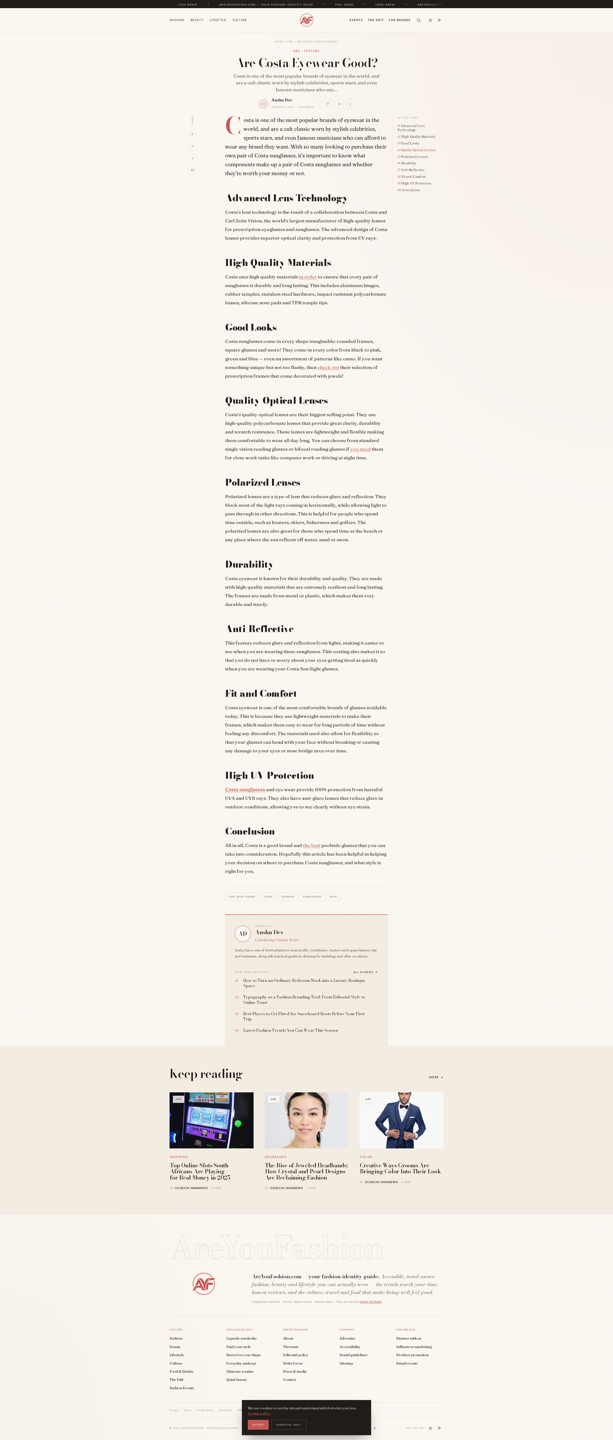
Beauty (197, 20)
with (333, 897)
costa (268, 897)
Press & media (294, 1371)
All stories (365, 972)
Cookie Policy (205, 1410)
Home (279, 41)
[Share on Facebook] (350, 103)
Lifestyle (218, 20)
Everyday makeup (241, 1363)
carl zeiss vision (241, 897)
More (436, 1077)
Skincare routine (240, 1371)
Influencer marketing (414, 1347)
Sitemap (346, 1363)
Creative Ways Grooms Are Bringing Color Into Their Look (400, 1168)
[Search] (418, 20)
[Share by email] (192, 170)
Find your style (238, 1347)
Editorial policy (295, 1355)
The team (290, 1347)
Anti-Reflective (413, 170)
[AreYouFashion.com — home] (204, 1284)
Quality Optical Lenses (418, 150)
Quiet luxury (236, 1379)
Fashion (177, 20)
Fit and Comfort (413, 177)
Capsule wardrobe (241, 1338)
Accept (258, 1425)
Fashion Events (182, 1388)
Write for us (293, 1363)
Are (290, 41)
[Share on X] (339, 103)
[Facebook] (375, 1428)
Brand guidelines (354, 1355)
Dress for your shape (243, 1355)
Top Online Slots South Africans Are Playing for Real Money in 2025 (200, 1171)
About (288, 1338)
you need (360, 449)
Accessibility (350, 1347)
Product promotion (412, 1355)
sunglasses (312, 897)
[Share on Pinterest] (328, 103)
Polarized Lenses (414, 157)
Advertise (347, 1338)
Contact (289, 1379)
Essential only (288, 1425)
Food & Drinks (181, 1371)
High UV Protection (416, 183)
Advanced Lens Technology (411, 128)
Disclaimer (226, 1410)
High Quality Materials (418, 136)
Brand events (407, 1363)
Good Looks (410, 143)
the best (311, 845)
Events (356, 20)
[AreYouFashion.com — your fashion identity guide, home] (306, 20)
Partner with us (408, 1338)
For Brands (400, 20)
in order (308, 277)
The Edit (376, 20)
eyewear (287, 897)
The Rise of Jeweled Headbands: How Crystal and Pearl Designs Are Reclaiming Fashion (306, 1171)
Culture (240, 20)
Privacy (174, 1410)
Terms (188, 1410)
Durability (408, 163)
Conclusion (411, 190)
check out (328, 367)
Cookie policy (259, 1413)
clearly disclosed (370, 1302)
